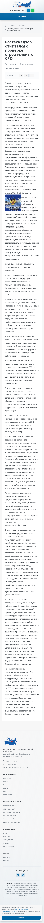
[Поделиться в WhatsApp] (31, 75)
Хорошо (21, 918)
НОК (4, 791)
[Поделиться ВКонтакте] (21, 75)
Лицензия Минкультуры (11, 822)
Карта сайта (7, 795)
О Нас (5, 833)
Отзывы (6, 843)
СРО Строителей (9, 809)
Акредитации (8, 840)
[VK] (18, 875)
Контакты (6, 836)
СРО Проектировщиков (11, 812)
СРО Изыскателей (9, 816)
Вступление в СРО (9, 806)
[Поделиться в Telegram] (26, 75)
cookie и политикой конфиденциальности (15, 911)
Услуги (5, 782)
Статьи (5, 788)
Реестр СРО (7, 778)
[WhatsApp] (32, 10)
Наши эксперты (8, 846)
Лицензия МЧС (8, 819)
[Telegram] (28, 10)
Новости (6, 785)
